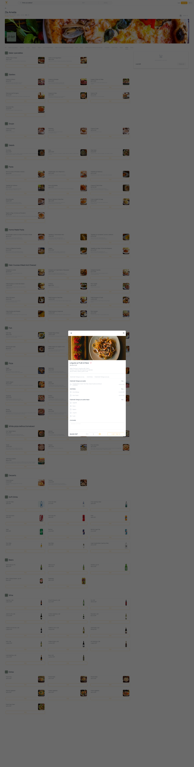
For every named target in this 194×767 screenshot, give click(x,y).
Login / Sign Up (116, 433)
